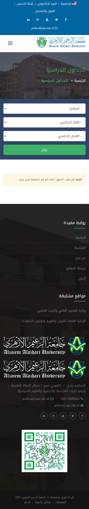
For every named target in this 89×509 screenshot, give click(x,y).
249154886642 (70, 399)
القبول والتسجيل (45, 11)
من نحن (80, 258)
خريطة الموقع (76, 268)
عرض (44, 150)
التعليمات (60, 502)
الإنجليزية (66, 3)
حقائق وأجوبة (43, 502)
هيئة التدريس (25, 3)
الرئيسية (80, 81)
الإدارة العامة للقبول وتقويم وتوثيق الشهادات (53, 321)
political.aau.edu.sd (67, 405)
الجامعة (81, 238)
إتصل (82, 279)
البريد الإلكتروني (47, 3)
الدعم (27, 502)
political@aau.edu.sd (42, 28)
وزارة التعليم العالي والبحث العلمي (61, 311)
